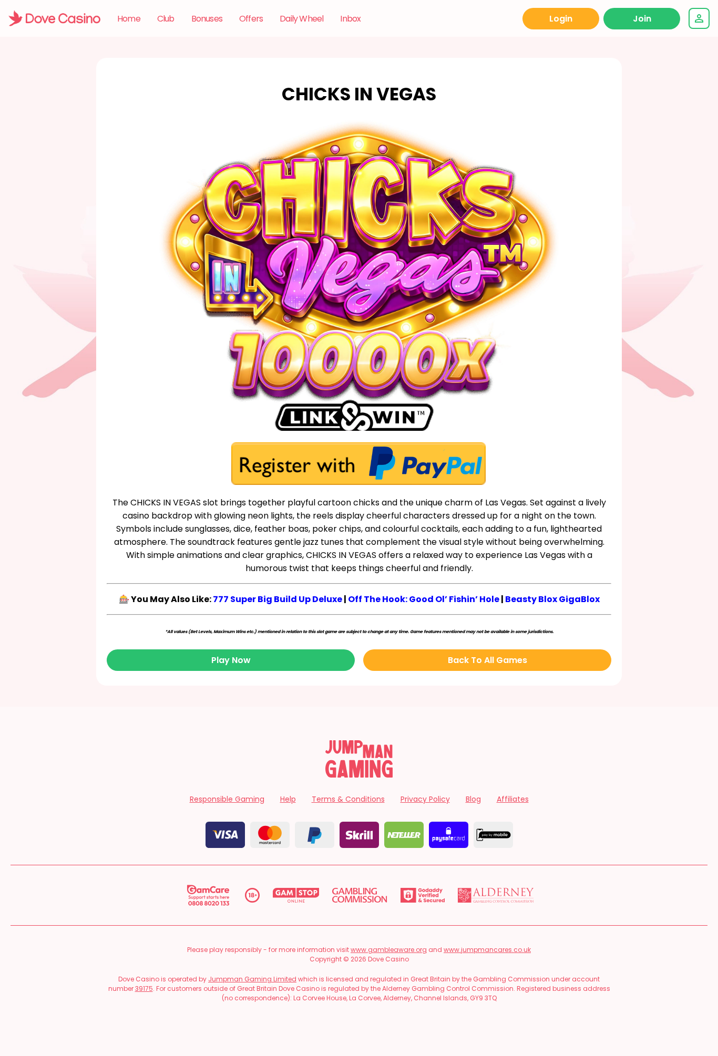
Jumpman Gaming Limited (252, 979)
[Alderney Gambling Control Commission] (496, 895)
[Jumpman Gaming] (359, 775)
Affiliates (513, 799)
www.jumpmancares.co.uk (487, 949)
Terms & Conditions (348, 799)
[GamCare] (208, 895)
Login (560, 19)
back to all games (487, 660)
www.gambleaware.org (389, 949)
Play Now (231, 660)
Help (288, 799)
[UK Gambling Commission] (359, 895)
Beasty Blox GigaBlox (552, 599)
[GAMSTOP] (296, 895)
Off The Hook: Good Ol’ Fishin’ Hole (423, 599)
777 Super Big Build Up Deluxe (277, 599)
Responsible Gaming (227, 799)
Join (642, 19)
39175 (144, 988)
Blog (473, 799)
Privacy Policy (425, 799)
